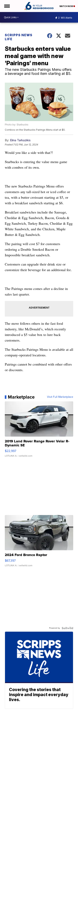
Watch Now (66, 6)
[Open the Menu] (6, 6)
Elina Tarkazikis (20, 140)
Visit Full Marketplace (60, 397)
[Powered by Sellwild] (67, 628)
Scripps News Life (18, 37)
